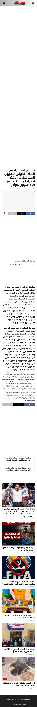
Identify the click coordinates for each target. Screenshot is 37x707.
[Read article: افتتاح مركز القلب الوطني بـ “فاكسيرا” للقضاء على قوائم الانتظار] (18, 635)
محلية (4, 645)
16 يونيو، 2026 (30, 688)
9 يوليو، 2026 (30, 587)
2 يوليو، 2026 (30, 620)
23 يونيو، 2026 (30, 654)
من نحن (14, 699)
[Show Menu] (33, 3)
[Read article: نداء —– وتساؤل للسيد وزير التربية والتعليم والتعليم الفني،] (18, 601)
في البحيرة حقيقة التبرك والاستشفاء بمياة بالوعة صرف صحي (19, 684)
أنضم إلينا (27, 699)
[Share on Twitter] (21, 213)
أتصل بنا (20, 699)
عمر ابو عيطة (29, 188)
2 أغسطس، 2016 (15, 188)
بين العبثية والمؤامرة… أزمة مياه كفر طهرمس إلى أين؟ (19, 549)
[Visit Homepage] (18, 3)
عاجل (4, 505)
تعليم (4, 611)
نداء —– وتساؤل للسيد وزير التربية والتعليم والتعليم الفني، (20, 617)
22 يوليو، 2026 (30, 553)
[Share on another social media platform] (12, 213)
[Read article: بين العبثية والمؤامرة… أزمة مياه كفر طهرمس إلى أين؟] (18, 534)
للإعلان (8, 699)
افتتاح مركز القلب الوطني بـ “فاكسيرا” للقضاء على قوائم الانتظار (18, 650)
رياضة (4, 577)
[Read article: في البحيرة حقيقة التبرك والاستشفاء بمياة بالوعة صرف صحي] (18, 669)
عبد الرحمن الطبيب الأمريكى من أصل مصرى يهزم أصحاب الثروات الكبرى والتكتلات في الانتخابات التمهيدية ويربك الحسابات (19, 512)
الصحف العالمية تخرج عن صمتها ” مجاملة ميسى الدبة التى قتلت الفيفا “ (18, 583)
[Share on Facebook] (30, 213)
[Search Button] (4, 3)
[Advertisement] (18, 86)
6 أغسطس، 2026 (30, 519)
